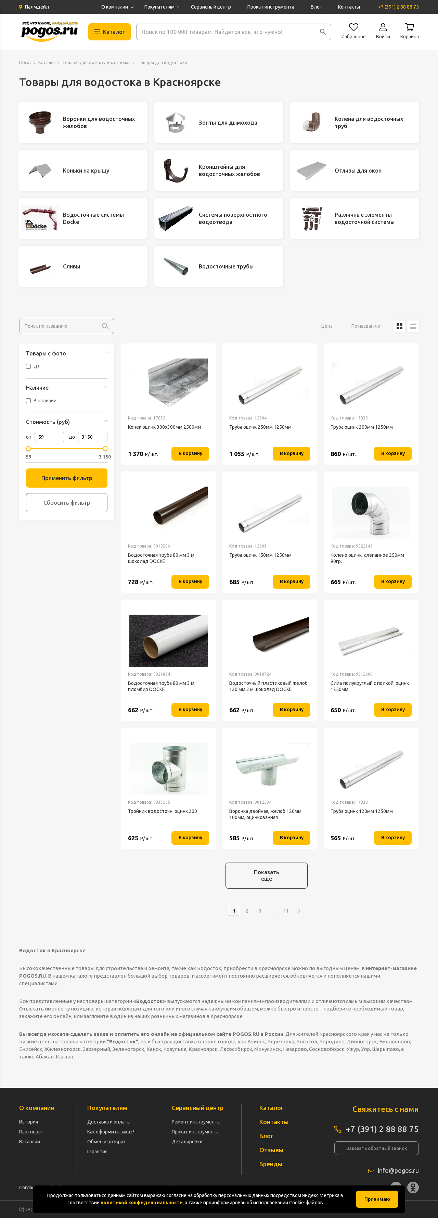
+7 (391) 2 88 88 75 (398, 7)
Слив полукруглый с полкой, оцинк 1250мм (370, 686)
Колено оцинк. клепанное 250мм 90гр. (367, 558)
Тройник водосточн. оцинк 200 (162, 811)
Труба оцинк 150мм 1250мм (260, 555)
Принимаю (377, 1199)
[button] (323, 32)
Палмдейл (37, 7)
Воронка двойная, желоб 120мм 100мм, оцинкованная (265, 814)
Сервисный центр (211, 7)
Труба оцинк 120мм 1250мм (362, 811)
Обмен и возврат (106, 1141)
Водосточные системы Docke (93, 218)
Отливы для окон (358, 170)
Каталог (46, 62)
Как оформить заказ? (110, 1131)
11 (286, 911)
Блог (316, 7)
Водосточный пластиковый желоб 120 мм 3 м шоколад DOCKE (268, 686)
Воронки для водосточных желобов (99, 122)
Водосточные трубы (226, 266)
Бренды (271, 1163)
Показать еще (266, 875)
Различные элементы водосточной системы (365, 218)
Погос (25, 62)
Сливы (71, 266)
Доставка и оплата (108, 1122)
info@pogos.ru (398, 1170)
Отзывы (271, 1149)
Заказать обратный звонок (376, 1148)
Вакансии (29, 1141)
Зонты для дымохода (228, 123)
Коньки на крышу (86, 170)
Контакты (349, 7)
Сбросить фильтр (66, 503)
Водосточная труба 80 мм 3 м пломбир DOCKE (161, 686)
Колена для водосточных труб (369, 122)
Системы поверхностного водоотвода (233, 218)
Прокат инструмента (270, 7)
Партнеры (30, 1131)
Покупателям (159, 7)
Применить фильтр (66, 478)
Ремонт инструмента (196, 1122)
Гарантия (97, 1151)
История (28, 1122)
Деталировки (187, 1141)
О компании (114, 7)
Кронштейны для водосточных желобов (229, 170)
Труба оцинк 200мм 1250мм (362, 427)
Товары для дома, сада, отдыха (96, 62)
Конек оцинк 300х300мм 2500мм (164, 427)
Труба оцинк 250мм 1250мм (260, 427)
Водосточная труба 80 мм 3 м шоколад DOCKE (161, 558)
